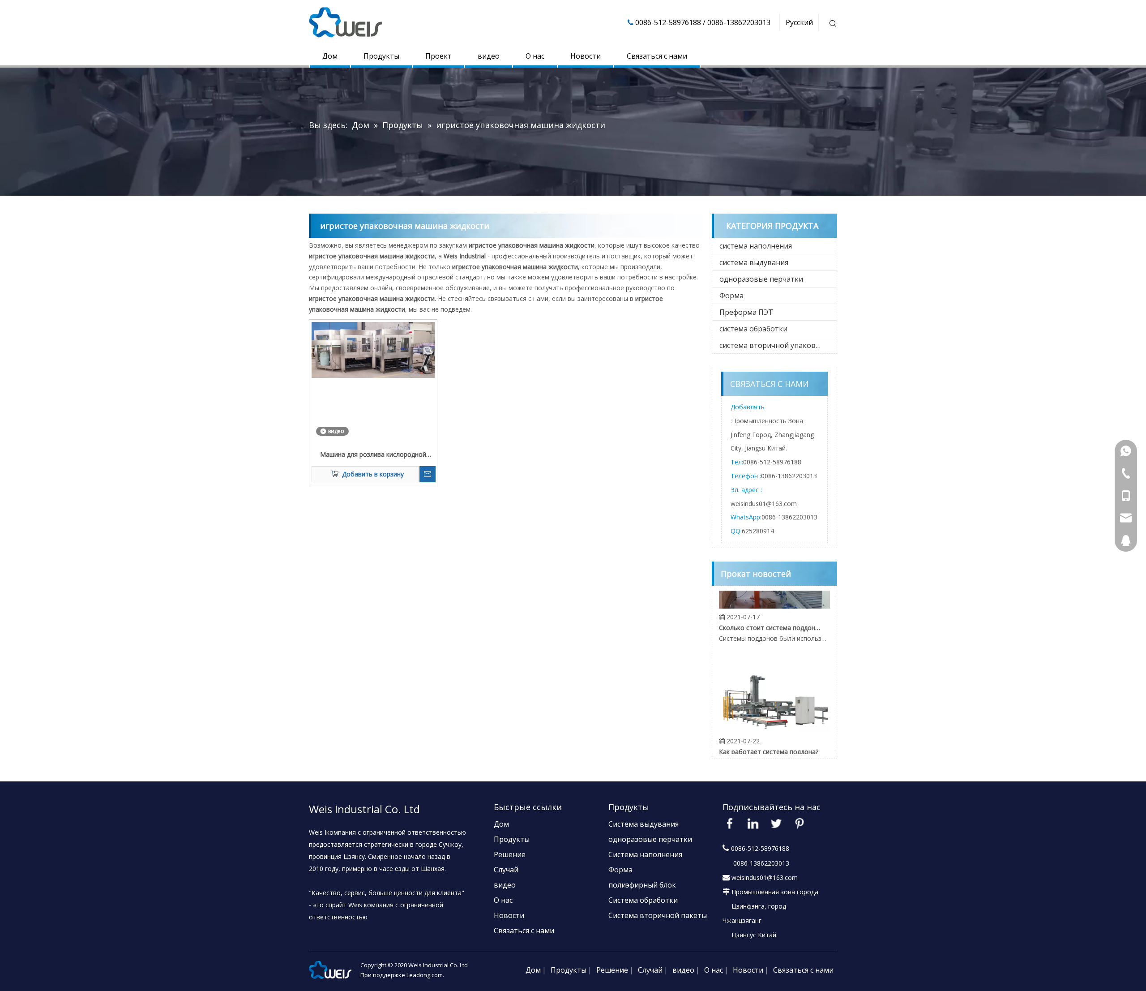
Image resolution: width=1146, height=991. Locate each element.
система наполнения (755, 246)
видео (489, 56)
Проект (438, 56)
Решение (510, 854)
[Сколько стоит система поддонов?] (774, 595)
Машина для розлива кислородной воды (373, 455)
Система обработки (643, 900)
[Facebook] (730, 823)
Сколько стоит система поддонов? (769, 617)
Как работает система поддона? (768, 741)
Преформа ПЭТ (746, 312)
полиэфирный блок (642, 885)
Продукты (381, 56)
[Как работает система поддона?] (774, 719)
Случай (506, 870)
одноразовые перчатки (761, 279)
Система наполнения (645, 854)
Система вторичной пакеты (657, 915)
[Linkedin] (753, 823)
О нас (535, 56)
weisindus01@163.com (764, 503)
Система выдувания (643, 824)
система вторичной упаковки (771, 345)
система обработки (753, 329)
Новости (585, 56)
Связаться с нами (657, 56)
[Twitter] (776, 823)
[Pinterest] (799, 823)
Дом (330, 56)
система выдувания (753, 262)
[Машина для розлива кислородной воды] (373, 349)
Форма (731, 295)
